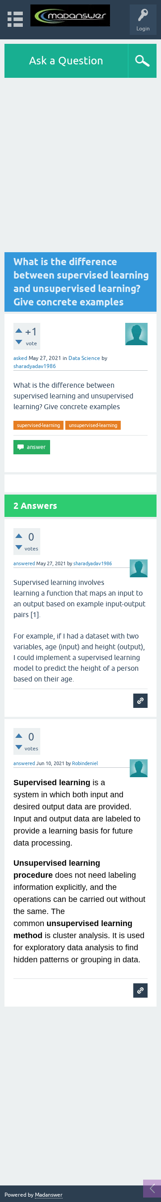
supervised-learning (38, 425)
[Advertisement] (80, 165)
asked (20, 358)
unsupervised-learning (93, 425)
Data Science (84, 358)
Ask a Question (66, 61)
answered (24, 563)
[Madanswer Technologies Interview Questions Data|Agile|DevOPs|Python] (70, 15)
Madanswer (49, 1195)
